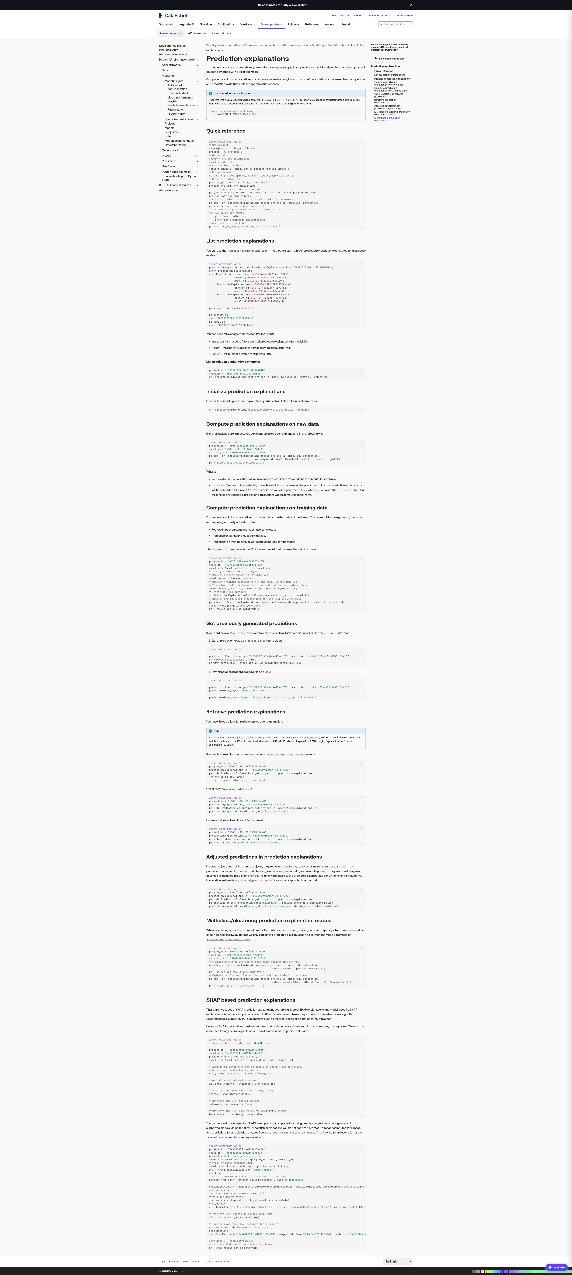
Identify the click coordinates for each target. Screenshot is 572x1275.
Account (330, 24)
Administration (171, 65)
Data (165, 70)
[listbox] (398, 1261)
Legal (162, 1261)
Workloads (247, 24)
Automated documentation (177, 86)
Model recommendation (180, 140)
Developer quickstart (172, 45)
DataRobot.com (404, 15)
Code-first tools (221, 33)
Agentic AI (187, 24)
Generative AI (170, 150)
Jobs (168, 136)
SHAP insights (176, 113)
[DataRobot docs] (173, 15)
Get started (166, 24)
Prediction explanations (182, 105)
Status (195, 1261)
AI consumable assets (173, 54)
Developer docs (271, 24)
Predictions (169, 161)
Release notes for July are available (282, 5)
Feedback (359, 15)
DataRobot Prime (175, 145)
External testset (177, 93)
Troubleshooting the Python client (179, 177)
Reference (312, 24)
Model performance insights (180, 99)
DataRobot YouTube (380, 15)
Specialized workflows (179, 119)
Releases (294, 24)
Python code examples (176, 171)
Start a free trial (340, 15)
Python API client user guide (177, 59)
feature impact (284, 67)
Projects (170, 123)
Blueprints (171, 132)
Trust (185, 1261)
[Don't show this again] (411, 5)
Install (346, 24)
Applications (226, 24)
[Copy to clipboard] (360, 111)
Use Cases (169, 166)
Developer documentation (223, 45)
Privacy (173, 1261)
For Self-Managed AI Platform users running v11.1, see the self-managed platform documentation (389, 47)
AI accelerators (169, 190)
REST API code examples (175, 185)
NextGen (206, 24)
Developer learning (171, 33)
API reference (197, 33)
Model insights (174, 81)
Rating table (175, 109)
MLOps (166, 155)
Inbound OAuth (168, 50)
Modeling (168, 75)
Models (169, 127)
